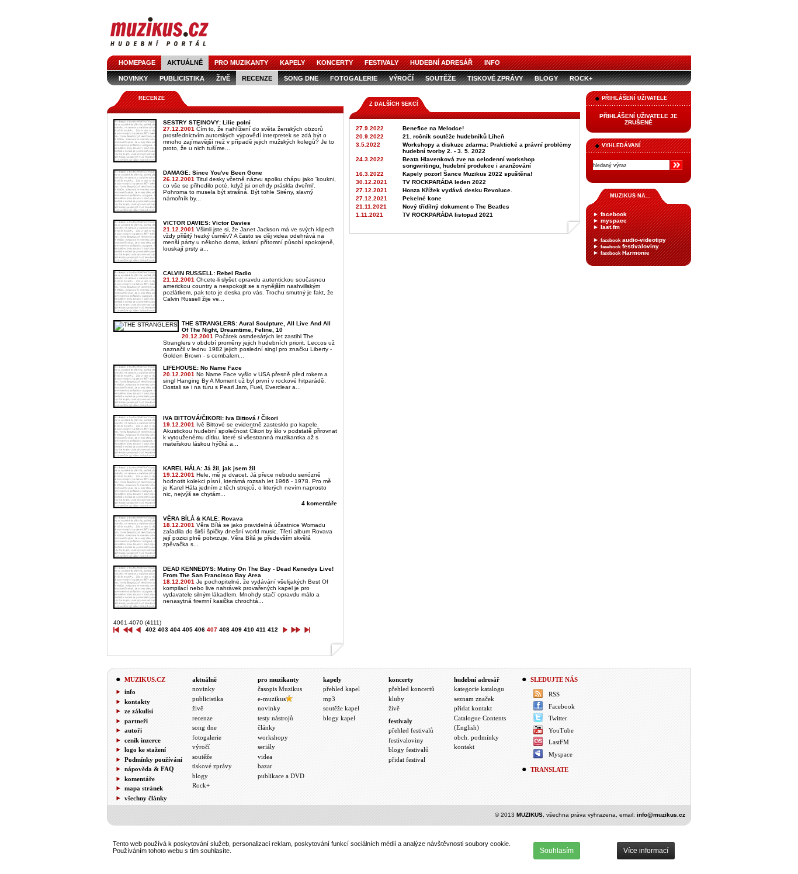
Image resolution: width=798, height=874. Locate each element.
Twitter (558, 718)
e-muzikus (272, 698)
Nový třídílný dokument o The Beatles (456, 206)
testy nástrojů (275, 718)
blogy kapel (339, 718)
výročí (401, 78)
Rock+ (581, 78)
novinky (133, 78)
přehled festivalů (410, 730)
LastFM (559, 741)
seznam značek (474, 698)
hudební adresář (441, 62)
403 (163, 629)
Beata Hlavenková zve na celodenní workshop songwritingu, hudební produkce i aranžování (469, 162)
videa (265, 756)
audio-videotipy (633, 240)
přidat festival (406, 759)
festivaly (381, 62)
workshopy (273, 737)
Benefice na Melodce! (433, 128)
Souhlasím (557, 851)
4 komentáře (319, 503)
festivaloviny (630, 246)
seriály (266, 746)
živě (223, 78)
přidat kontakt (473, 708)
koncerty (335, 62)
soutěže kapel (341, 708)
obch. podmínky (476, 737)
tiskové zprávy (495, 78)
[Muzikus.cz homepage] (159, 47)
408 (224, 629)
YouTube (561, 730)
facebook (614, 214)
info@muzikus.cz (661, 814)
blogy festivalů (408, 749)
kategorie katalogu (479, 688)
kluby (396, 698)
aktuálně (185, 62)
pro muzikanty (241, 62)
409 (236, 629)
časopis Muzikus (280, 688)
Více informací (645, 851)
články (267, 727)
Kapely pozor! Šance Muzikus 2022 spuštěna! (467, 174)
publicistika (181, 78)
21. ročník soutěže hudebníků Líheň (453, 136)
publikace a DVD (281, 775)
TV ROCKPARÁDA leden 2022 (444, 182)
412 (273, 629)
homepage (137, 62)
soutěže (440, 78)
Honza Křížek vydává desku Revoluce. (457, 190)
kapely (292, 62)
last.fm (610, 227)
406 (200, 629)
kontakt (464, 746)
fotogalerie (353, 78)
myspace (614, 220)
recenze (257, 78)
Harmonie (625, 252)
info (492, 62)
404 (175, 629)
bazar (265, 765)
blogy (546, 78)
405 (187, 629)
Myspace (561, 754)
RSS (554, 694)
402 (150, 629)
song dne (301, 78)
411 (261, 629)
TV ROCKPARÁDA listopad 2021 (448, 214)
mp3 (329, 698)
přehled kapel (341, 688)
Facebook (562, 706)
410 (249, 629)
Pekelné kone (422, 198)
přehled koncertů (411, 688)
